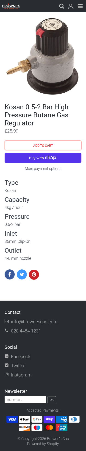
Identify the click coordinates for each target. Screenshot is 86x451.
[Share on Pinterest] (34, 275)
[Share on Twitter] (22, 274)
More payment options (43, 168)
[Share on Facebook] (10, 274)
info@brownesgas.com (34, 321)
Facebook (21, 356)
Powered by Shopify (43, 444)
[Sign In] (70, 6)
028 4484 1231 (26, 331)
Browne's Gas (58, 439)
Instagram (21, 375)
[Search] (61, 6)
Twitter (18, 365)
